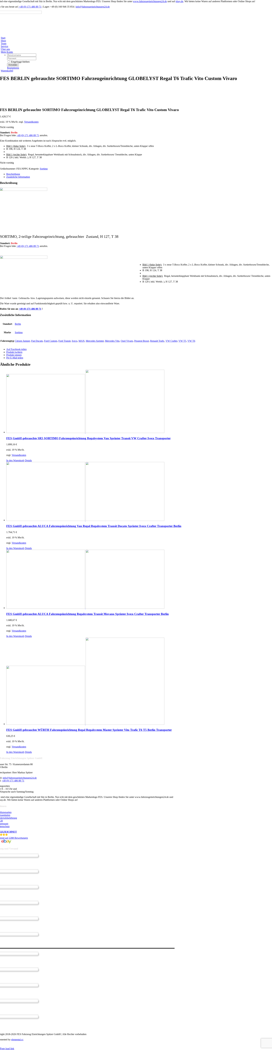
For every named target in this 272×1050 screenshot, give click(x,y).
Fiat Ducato (37, 341)
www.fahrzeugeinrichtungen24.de (150, 1)
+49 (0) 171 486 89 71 (29, 6)
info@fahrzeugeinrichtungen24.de (93, 6)
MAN (82, 341)
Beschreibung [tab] (13, 174)
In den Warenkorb (15, 460)
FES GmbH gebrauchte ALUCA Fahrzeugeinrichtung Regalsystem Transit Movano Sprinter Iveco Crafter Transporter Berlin (87, 614)
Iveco (74, 341)
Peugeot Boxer (141, 341)
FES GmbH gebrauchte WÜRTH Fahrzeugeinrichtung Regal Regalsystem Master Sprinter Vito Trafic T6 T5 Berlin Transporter (89, 730)
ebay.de (179, 1)
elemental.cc (17, 1039)
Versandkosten (31, 121)
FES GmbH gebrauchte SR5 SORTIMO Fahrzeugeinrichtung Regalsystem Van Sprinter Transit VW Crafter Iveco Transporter (88, 438)
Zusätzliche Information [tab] (18, 177)
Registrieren (13, 68)
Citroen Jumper (22, 341)
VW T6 (191, 341)
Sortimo (44, 168)
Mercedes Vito (112, 341)
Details (28, 460)
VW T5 (182, 341)
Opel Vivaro (127, 341)
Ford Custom (50, 341)
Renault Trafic (157, 341)
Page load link (7, 1048)
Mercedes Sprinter (95, 341)
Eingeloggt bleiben (20, 61)
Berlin (18, 324)
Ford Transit (64, 341)
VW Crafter (171, 341)
